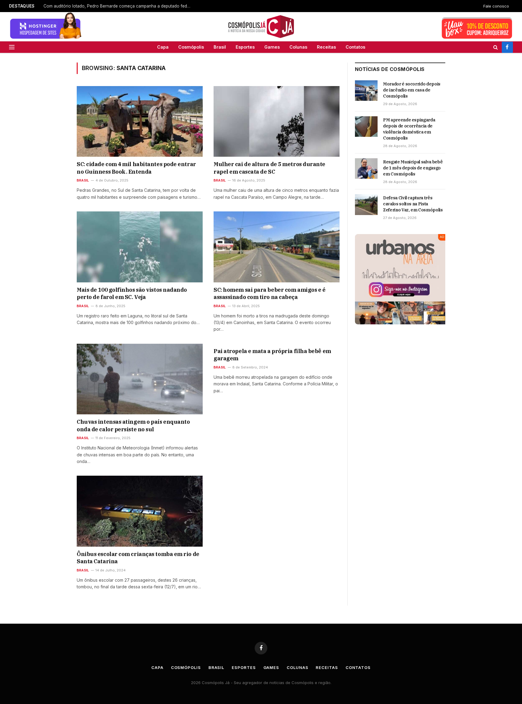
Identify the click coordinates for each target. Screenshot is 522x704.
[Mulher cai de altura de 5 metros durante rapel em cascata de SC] (277, 121)
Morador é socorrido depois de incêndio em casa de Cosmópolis (411, 90)
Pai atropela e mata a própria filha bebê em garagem (272, 355)
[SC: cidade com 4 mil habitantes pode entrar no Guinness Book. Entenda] (140, 121)
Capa (163, 47)
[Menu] (11, 47)
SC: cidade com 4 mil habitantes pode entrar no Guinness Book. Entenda (136, 168)
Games (272, 47)
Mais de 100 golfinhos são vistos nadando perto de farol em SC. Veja (132, 293)
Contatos (355, 47)
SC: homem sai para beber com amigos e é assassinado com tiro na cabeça (269, 293)
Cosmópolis (191, 47)
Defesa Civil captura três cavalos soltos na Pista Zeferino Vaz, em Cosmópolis (413, 204)
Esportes (245, 47)
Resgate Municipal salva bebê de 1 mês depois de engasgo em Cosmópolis (413, 168)
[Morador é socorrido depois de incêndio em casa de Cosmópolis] (366, 90)
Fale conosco (496, 6)
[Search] (495, 47)
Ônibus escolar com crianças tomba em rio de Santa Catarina (138, 558)
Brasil (220, 47)
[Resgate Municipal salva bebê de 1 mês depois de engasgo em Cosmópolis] (366, 168)
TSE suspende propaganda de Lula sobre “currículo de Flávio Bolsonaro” (115, 6)
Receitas (326, 47)
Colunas (298, 47)
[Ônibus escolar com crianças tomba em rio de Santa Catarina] (140, 511)
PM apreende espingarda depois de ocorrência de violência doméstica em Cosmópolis (409, 129)
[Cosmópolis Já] (261, 26)
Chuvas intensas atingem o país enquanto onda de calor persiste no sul (133, 425)
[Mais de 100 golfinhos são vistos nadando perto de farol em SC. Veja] (140, 246)
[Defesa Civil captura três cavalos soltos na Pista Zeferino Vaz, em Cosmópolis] (366, 204)
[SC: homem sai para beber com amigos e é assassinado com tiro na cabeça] (277, 246)
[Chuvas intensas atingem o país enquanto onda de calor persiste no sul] (140, 379)
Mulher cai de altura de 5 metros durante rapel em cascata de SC (269, 168)
